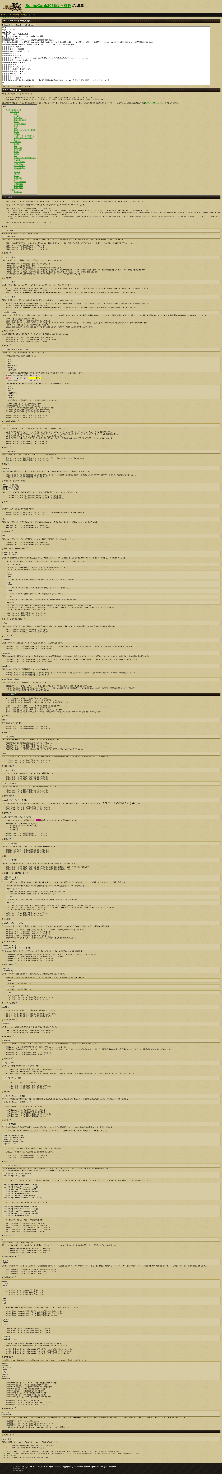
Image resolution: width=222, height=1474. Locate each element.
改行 (15, 146)
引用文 (16, 116)
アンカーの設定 (19, 162)
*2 (70, 538)
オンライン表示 (19, 166)
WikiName (17, 170)
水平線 (16, 132)
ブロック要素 (14, 112)
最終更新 (24, 15)
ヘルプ (32, 15)
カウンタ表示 (18, 164)
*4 (4, 1457)
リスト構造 (18, 118)
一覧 (10, 15)
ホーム (3, 15)
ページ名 (17, 172)
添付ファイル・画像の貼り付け (25, 136)
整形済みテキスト (20, 120)
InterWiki (17, 174)
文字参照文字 (18, 186)
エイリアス (18, 178)
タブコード (18, 180)
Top (3, 17)
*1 (50, 221)
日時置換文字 (18, 184)
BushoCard (8, 17)
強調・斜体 (18, 148)
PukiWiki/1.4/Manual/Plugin (154, 103)
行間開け (17, 134)
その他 (12, 190)
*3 (38, 863)
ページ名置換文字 (20, 182)
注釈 (15, 156)
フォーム (17, 140)
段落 (15, 114)
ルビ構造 (17, 160)
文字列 (16, 144)
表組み (16, 122)
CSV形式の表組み (20, 124)
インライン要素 (15, 142)
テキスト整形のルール (13, 110)
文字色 (16, 152)
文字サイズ (18, 150)
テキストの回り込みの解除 (23, 138)
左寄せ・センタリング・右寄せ (25, 130)
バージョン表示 (19, 168)
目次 (15, 128)
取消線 (16, 154)
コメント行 (18, 192)
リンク (16, 176)
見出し (16, 126)
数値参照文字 (18, 188)
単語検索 (16, 15)
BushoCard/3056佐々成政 (48, 5)
